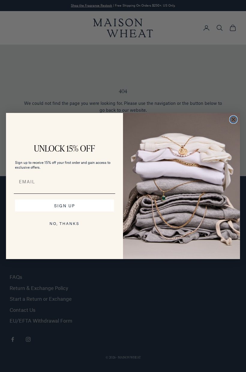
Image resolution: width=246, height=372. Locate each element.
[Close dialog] (233, 119)
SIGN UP (64, 205)
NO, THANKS (65, 223)
